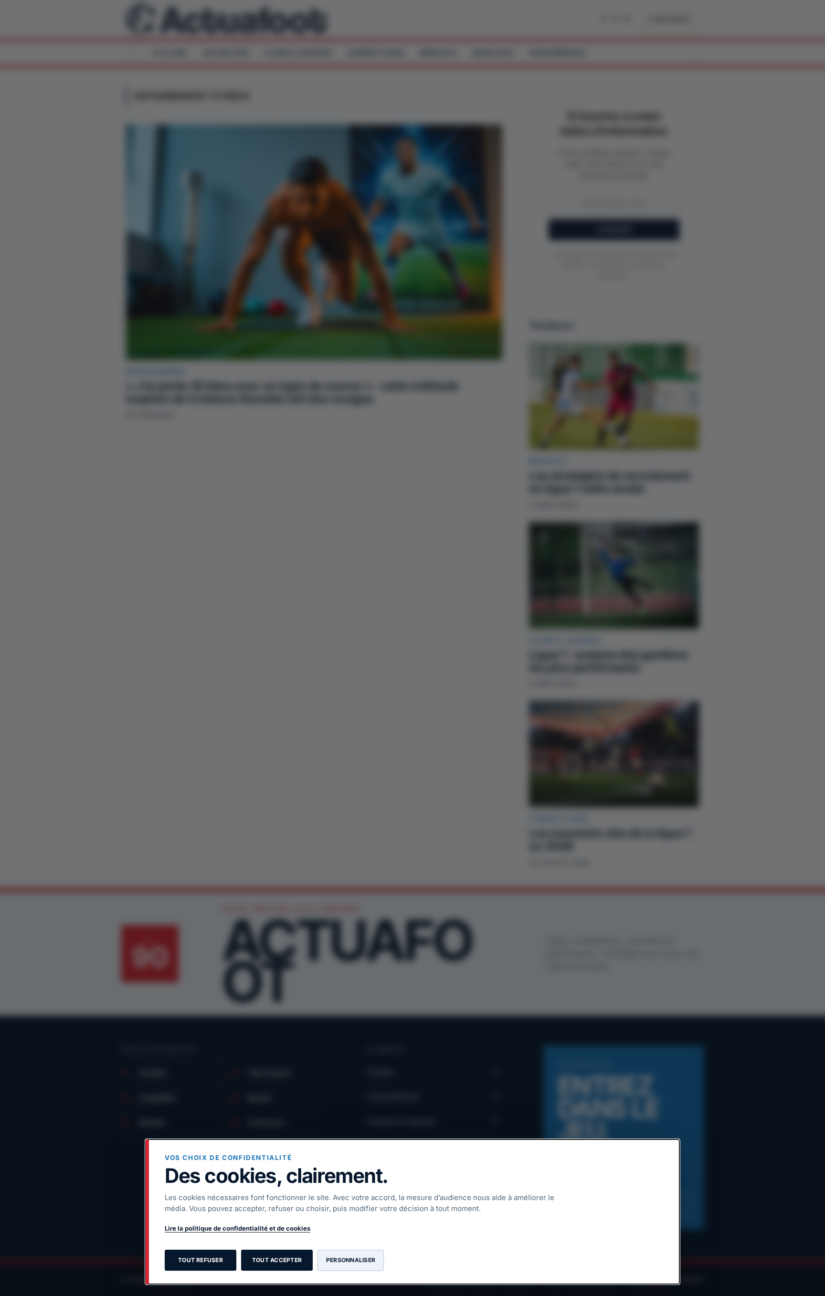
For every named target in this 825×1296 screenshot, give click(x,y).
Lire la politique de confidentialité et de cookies (237, 1228)
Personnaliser (350, 1260)
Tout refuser (200, 1260)
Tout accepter (277, 1260)
